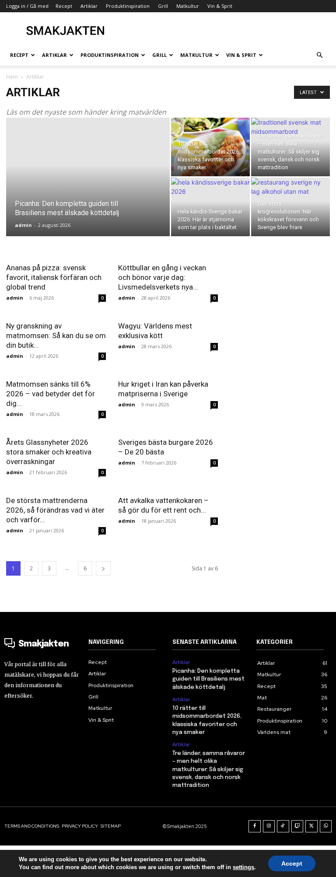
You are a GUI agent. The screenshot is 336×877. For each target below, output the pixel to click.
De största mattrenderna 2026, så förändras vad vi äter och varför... (55, 510)
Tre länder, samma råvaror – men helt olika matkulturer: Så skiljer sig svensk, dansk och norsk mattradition (208, 769)
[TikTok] (283, 826)
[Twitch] (297, 826)
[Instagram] (269, 826)
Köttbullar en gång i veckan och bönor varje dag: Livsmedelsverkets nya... (162, 277)
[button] (319, 55)
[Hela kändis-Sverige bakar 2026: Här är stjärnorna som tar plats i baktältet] (210, 207)
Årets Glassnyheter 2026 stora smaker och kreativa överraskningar (48, 452)
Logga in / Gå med (27, 6)
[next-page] (103, 568)
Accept (291, 863)
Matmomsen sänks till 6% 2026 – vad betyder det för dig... (50, 394)
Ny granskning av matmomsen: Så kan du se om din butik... (56, 335)
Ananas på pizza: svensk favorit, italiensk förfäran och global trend (54, 277)
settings (243, 867)
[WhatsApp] (326, 826)
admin (23, 225)
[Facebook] (254, 826)
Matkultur (187, 6)
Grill (163, 6)
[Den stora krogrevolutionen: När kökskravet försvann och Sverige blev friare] (290, 207)
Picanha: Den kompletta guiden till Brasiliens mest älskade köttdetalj (208, 679)
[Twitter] (311, 826)
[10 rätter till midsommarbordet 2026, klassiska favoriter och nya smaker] (210, 147)
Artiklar (181, 662)
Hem (12, 76)
